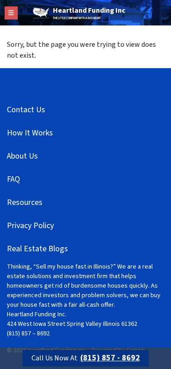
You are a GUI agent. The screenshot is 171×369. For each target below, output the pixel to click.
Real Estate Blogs (37, 248)
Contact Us (26, 109)
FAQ (13, 179)
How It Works (30, 133)
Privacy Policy (30, 225)
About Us (22, 156)
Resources (24, 202)
